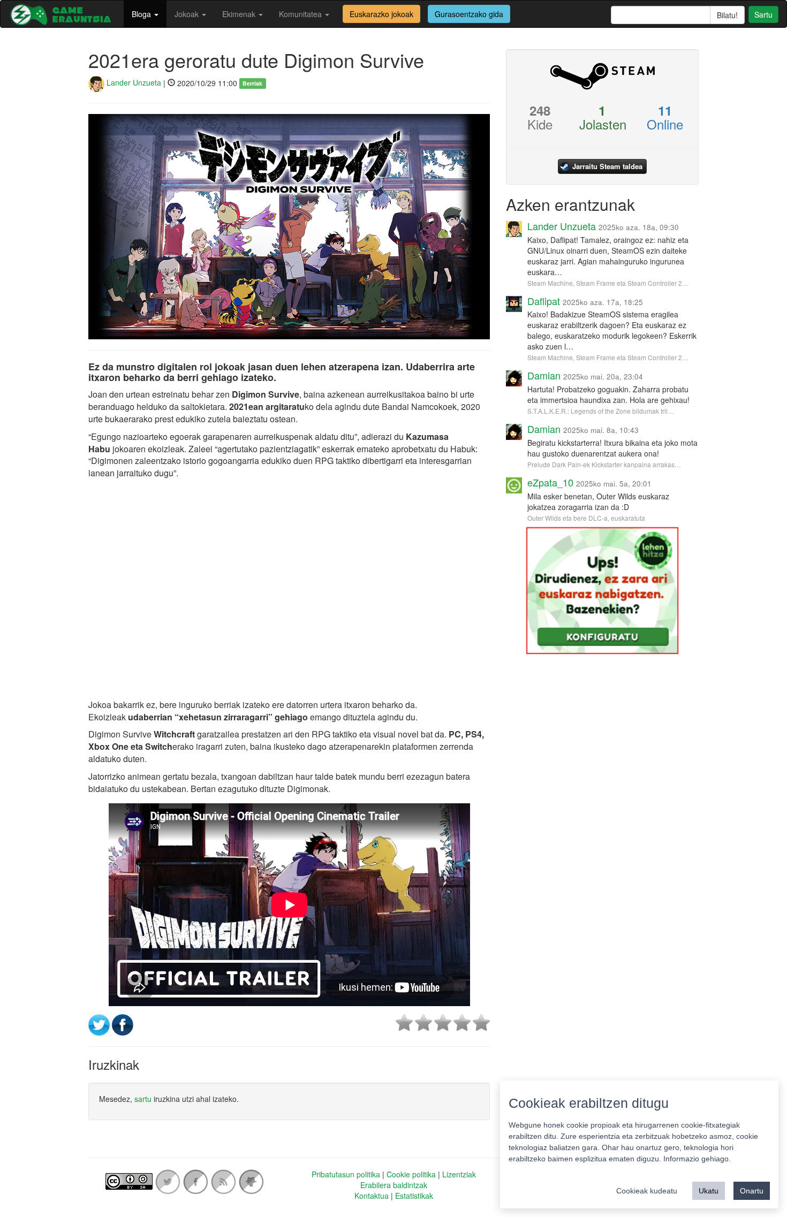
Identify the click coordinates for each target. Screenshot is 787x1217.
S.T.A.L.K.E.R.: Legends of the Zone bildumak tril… (600, 410)
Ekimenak (240, 14)
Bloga (142, 14)
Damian (544, 375)
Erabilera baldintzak (393, 1185)
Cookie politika (411, 1174)
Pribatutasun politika (346, 1174)
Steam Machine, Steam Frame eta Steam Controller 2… (607, 282)
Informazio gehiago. (697, 1158)
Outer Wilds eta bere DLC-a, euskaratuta (586, 517)
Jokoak (188, 14)
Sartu (763, 14)
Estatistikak (414, 1195)
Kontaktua (371, 1195)
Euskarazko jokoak (381, 14)
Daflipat (543, 301)
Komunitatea (301, 14)
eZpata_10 (550, 482)
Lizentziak (459, 1174)
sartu (143, 1098)
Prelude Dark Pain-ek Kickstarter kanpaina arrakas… (604, 464)
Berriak (252, 83)
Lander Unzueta (132, 82)
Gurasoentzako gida (469, 14)
